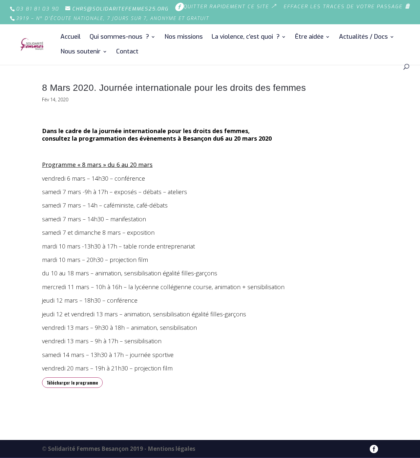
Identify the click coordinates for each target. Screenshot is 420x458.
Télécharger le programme (72, 382)
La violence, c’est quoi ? (246, 37)
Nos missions (183, 37)
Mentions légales (171, 448)
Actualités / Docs (363, 37)
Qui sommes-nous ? (119, 37)
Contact (127, 52)
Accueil (70, 37)
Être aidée (309, 37)
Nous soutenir (80, 52)
